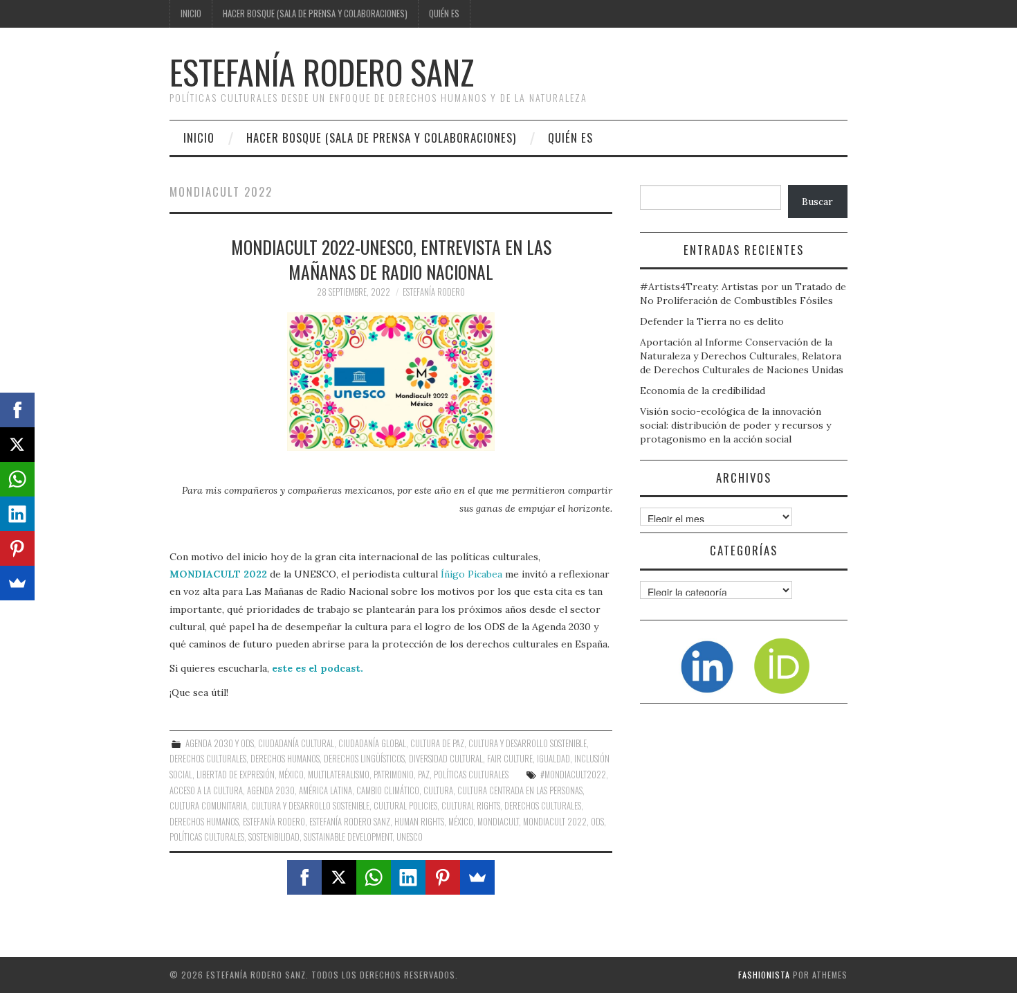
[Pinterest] (442, 877)
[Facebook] (304, 877)
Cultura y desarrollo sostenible (527, 743)
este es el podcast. (317, 668)
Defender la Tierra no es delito (712, 321)
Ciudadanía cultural (296, 743)
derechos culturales (542, 805)
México (291, 774)
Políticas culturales (471, 774)
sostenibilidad (274, 836)
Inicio (191, 13)
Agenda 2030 (271, 790)
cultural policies (405, 805)
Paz (424, 774)
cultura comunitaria (208, 805)
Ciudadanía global (372, 743)
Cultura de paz (437, 743)
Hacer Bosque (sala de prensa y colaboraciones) (315, 13)
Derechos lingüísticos (364, 758)
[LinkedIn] (408, 877)
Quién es (444, 13)
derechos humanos (204, 821)
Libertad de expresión (235, 774)
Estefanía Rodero (434, 291)
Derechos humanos (285, 758)
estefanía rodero (274, 821)
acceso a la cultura (206, 790)
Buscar (817, 201)
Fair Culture (510, 758)
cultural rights (470, 805)
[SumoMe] (477, 877)
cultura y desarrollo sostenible (310, 805)
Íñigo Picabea (471, 574)
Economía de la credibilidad (702, 390)
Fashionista (764, 974)
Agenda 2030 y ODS (219, 743)
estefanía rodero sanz (349, 821)
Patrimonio (394, 774)
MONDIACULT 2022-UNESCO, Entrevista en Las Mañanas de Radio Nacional (391, 259)
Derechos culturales (208, 758)
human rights (419, 821)
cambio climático (387, 790)
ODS (597, 821)
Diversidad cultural (446, 758)
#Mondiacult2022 (573, 774)
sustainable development (348, 836)
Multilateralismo (338, 774)
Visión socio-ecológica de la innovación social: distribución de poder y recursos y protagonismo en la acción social (735, 425)
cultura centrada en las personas (520, 790)
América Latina (325, 790)
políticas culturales (207, 836)
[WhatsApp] (373, 877)
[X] (339, 877)
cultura (438, 790)
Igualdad (553, 758)
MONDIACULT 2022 (218, 574)
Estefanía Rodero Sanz (322, 71)
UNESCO (409, 836)
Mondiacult (498, 821)
